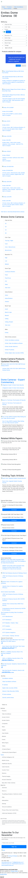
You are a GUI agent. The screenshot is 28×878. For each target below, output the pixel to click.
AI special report (6, 749)
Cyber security (5, 766)
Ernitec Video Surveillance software (14, 343)
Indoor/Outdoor (9, 298)
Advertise (4, 787)
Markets (4, 736)
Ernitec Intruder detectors (11, 346)
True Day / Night (9, 240)
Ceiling (6, 318)
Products (4, 710)
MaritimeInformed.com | (18, 863)
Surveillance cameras (7, 678)
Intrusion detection (6, 779)
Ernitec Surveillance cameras (12, 340)
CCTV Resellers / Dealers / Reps (10, 623)
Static (6, 284)
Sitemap (4, 803)
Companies (4, 723)
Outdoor (7, 301)
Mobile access (5, 760)
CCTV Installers (6, 626)
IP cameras (5, 684)
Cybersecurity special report (9, 752)
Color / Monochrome (10, 247)
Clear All (23, 65)
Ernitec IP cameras (9, 349)
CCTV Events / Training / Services (10, 635)
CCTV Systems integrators (8, 632)
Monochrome (8, 250)
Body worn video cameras (8, 782)
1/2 (5, 223)
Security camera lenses (8, 697)
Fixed (6, 274)
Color (6, 243)
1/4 (5, 230)
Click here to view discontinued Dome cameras (12, 211)
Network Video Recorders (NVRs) (10, 691)
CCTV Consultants (6, 629)
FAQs (3, 797)
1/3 (5, 226)
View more (7, 287)
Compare (18, 65)
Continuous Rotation (10, 271)
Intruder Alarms (6, 720)
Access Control (6, 717)
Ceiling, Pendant (9, 321)
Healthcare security (7, 763)
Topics (2, 754)
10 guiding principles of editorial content (12, 794)
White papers (5, 742)
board (6, 309)
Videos (3, 746)
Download (13, 444)
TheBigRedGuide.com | (18, 862)
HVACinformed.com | (7, 863)
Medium (7, 264)
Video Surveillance (6, 714)
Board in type (8, 312)
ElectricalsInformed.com (7, 865)
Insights (4, 730)
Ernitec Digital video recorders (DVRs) (14, 353)
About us (4, 790)
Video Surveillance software (9, 681)
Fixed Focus (8, 278)
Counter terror (5, 770)
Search (8, 32)
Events (3, 739)
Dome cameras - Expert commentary (13, 380)
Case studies (5, 733)
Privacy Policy (14, 871)
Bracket (7, 315)
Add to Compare (6, 83)
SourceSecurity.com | (7, 862)
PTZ (6, 281)
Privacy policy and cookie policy (10, 810)
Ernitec (6, 332)
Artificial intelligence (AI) (8, 757)
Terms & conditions (7, 806)
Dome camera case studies (8, 591)
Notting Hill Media (12, 856)
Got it (2, 877)
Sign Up (14, 846)
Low (6, 261)
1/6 (5, 233)
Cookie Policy (3, 874)
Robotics (4, 773)
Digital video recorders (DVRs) (9, 688)
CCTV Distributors (6, 619)
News (3, 726)
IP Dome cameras (6, 694)
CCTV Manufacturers (7, 616)
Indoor (6, 295)
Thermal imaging (6, 776)
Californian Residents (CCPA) (9, 813)
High (6, 257)
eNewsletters (5, 800)
